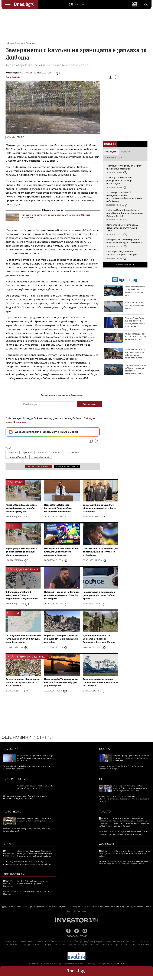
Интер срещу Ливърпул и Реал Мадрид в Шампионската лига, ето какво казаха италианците (130, 788)
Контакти (27, 941)
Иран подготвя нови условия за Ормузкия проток (134, 305)
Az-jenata (106, 844)
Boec (69, 911)
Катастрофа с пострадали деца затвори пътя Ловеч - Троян (122, 228)
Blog (122, 907)
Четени (125, 151)
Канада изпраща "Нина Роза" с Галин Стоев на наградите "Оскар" (135, 336)
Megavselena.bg (79, 911)
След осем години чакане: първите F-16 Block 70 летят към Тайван (100, 682)
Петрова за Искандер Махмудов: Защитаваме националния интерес (58, 508)
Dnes (18, 907)
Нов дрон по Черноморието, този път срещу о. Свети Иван (124, 241)
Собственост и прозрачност (21, 944)
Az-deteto (115, 907)
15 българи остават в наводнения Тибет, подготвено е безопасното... (23, 595)
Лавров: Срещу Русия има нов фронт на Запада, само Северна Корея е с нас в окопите (124, 323)
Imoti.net (98, 907)
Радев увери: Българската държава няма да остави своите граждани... (21, 508)
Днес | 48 (79, 4)
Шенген (42, 452)
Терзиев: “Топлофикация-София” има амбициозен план (124, 167)
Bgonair (105, 749)
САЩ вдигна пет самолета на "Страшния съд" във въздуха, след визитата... (23, 638)
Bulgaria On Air (40, 907)
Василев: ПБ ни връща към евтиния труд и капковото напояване (99, 508)
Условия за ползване (82, 941)
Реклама (41, 941)
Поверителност (58, 941)
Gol (102, 779)
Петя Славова (13, 77)
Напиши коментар (38, 466)
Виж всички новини (125, 264)
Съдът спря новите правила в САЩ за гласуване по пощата (34, 787)
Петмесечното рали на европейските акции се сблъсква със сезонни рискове (26, 797)
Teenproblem (14, 874)
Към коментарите (67, 466)
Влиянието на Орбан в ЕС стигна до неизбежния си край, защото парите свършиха (35, 758)
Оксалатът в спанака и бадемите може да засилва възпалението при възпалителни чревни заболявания (34, 853)
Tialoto (105, 811)
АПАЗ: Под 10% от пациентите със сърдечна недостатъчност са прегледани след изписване (27, 862)
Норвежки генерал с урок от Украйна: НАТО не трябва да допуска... (61, 638)
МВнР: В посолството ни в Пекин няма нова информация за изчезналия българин (135, 353)
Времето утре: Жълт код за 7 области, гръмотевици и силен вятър (22, 682)
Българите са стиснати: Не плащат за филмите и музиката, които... (61, 551)
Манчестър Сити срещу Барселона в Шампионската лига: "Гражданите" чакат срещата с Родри (124, 798)
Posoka (148, 907)
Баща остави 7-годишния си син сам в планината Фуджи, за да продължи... (61, 682)
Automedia (12, 811)
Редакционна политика (109, 941)
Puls (7, 844)
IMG (4, 907)
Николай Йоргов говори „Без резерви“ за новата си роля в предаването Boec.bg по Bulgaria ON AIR (124, 862)
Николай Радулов (17, 457)
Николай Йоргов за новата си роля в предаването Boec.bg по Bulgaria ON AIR (124, 213)
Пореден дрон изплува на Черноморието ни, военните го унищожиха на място (135, 369)
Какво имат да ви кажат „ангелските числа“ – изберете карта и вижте (131, 852)
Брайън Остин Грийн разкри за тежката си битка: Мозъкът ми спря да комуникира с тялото (124, 832)
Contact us (120, 964)
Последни (111, 151)
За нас (7, 941)
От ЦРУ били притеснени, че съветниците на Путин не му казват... (100, 551)
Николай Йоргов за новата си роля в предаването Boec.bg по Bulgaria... (61, 595)
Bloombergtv (15, 779)
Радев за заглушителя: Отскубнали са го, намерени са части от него (135, 291)
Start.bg (129, 907)
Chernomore (138, 907)
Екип (16, 941)
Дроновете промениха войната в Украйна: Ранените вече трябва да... (99, 638)
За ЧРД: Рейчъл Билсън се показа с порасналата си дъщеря (33, 882)
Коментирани (113, 157)
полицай (57, 452)
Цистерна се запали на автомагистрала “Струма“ (122, 253)
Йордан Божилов (40, 457)
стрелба (12, 452)
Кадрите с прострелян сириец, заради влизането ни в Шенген (56, 215)
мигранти (73, 452)
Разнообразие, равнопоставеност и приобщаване (100, 944)
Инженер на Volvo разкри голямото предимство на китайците (34, 819)
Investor (11, 749)
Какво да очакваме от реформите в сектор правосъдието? (119, 180)
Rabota (107, 907)
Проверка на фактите (54, 944)
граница (27, 452)
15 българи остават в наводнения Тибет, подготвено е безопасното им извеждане (124, 197)
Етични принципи (137, 941)
